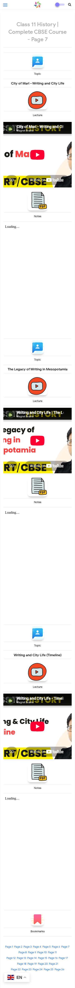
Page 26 (59, 969)
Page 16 (53, 958)
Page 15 (42, 958)
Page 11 (52, 952)
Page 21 (53, 964)
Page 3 (28, 946)
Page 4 (37, 946)
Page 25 (48, 969)
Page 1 (9, 946)
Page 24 (37, 969)
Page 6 (56, 946)
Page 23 (26, 969)
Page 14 (32, 958)
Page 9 (32, 952)
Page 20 (43, 964)
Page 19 (32, 964)
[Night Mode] (60, 5)
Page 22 (16, 969)
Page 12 (11, 958)
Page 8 (23, 952)
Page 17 (63, 958)
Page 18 (21, 964)
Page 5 (46, 946)
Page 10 (42, 952)
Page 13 (21, 958)
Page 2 (18, 946)
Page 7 (65, 946)
